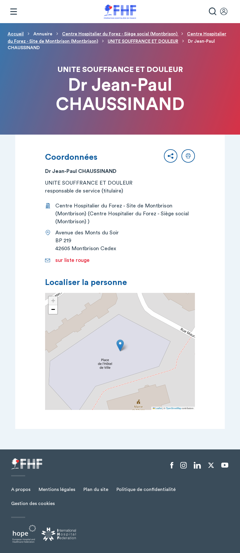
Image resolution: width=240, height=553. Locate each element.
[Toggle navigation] (13, 12)
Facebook (172, 465)
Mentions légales (57, 489)
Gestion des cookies (33, 503)
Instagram (183, 465)
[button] (170, 156)
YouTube (225, 465)
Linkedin (197, 465)
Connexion (226, 12)
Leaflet (158, 408)
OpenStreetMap (173, 408)
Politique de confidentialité (146, 489)
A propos (20, 489)
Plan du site (95, 489)
